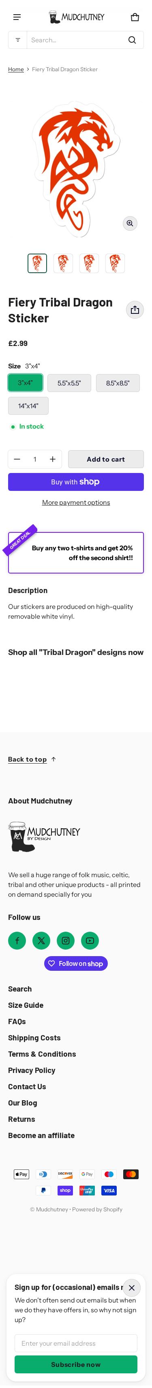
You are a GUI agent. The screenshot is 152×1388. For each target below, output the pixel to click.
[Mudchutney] (76, 17)
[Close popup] (132, 1288)
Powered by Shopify (97, 1209)
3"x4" (25, 383)
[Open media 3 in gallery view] (63, 263)
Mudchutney (52, 1209)
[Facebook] (17, 941)
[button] (76, 40)
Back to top (27, 759)
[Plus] (53, 459)
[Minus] (17, 459)
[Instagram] (66, 941)
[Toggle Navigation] (17, 17)
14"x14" (28, 406)
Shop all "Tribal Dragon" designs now (75, 652)
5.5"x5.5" (69, 383)
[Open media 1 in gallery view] (37, 263)
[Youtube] (90, 941)
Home (16, 69)
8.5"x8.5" (118, 383)
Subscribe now (76, 1364)
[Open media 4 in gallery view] (89, 263)
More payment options (76, 502)
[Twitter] (41, 941)
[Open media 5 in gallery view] (115, 263)
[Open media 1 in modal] (76, 169)
